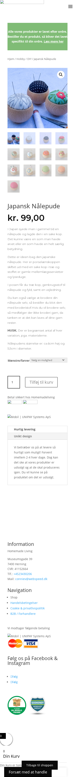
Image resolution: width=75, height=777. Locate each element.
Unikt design (23, 436)
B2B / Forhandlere (23, 614)
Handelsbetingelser (24, 603)
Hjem (11, 59)
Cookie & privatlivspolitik (27, 608)
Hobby (20, 59)
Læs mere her (54, 41)
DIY (29, 59)
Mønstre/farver (19, 361)
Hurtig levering (24, 429)
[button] (61, 74)
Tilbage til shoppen (39, 765)
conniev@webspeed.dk (31, 579)
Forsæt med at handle (28, 771)
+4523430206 (23, 574)
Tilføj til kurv (41, 382)
